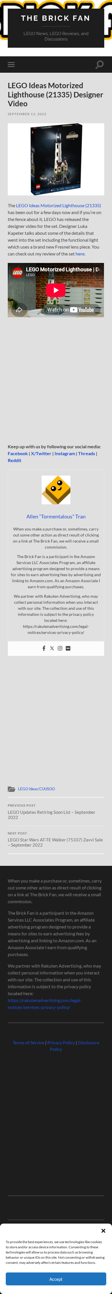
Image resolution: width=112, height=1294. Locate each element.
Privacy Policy (61, 1042)
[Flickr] (68, 648)
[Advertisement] (56, 382)
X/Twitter (41, 453)
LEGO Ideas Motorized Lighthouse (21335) (58, 205)
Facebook (18, 453)
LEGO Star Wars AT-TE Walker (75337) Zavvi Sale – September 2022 (55, 840)
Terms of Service (28, 1042)
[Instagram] (60, 648)
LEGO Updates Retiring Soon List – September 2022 (51, 812)
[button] (103, 1231)
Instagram (65, 453)
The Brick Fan (56, 18)
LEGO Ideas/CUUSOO (36, 789)
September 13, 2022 (27, 114)
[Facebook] (44, 648)
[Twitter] (52, 648)
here (80, 253)
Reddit (14, 460)
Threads (86, 453)
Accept (56, 1279)
